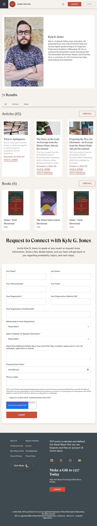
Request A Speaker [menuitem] (32, 441)
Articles (11, 114)
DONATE (74, 4)
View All (87, 113)
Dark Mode (19, 465)
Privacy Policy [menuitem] (30, 456)
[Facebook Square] (52, 460)
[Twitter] (61, 460)
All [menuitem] (6, 104)
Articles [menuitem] (15, 104)
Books (9, 183)
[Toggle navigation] (4, 4)
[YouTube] (79, 460)
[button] (63, 4)
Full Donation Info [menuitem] (16, 446)
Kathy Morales (45, 173)
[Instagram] (70, 460)
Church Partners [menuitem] (16, 456)
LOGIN (89, 4)
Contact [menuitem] (28, 446)
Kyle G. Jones (11, 160)
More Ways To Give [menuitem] (17, 451)
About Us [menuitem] (13, 441)
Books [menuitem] (26, 104)
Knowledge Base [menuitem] (31, 451)
